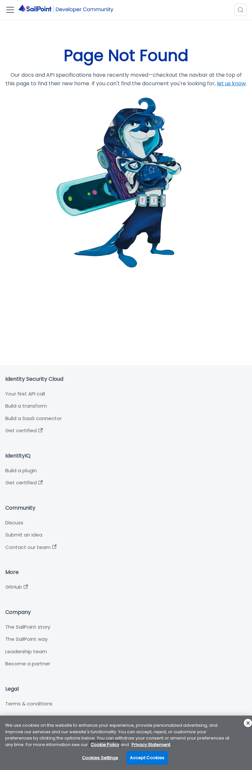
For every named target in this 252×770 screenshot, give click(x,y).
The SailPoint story (27, 626)
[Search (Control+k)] (240, 10)
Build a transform (26, 405)
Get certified (21, 430)
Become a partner (27, 663)
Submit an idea (23, 534)
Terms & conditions (28, 703)
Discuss (14, 522)
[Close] (248, 723)
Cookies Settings (100, 758)
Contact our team (28, 547)
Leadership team (26, 651)
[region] (126, 743)
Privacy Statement (151, 744)
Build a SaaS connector (33, 418)
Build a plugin (21, 470)
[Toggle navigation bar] (10, 10)
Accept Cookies (147, 758)
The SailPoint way (26, 639)
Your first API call (25, 393)
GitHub (13, 586)
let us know (231, 83)
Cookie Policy (105, 744)
